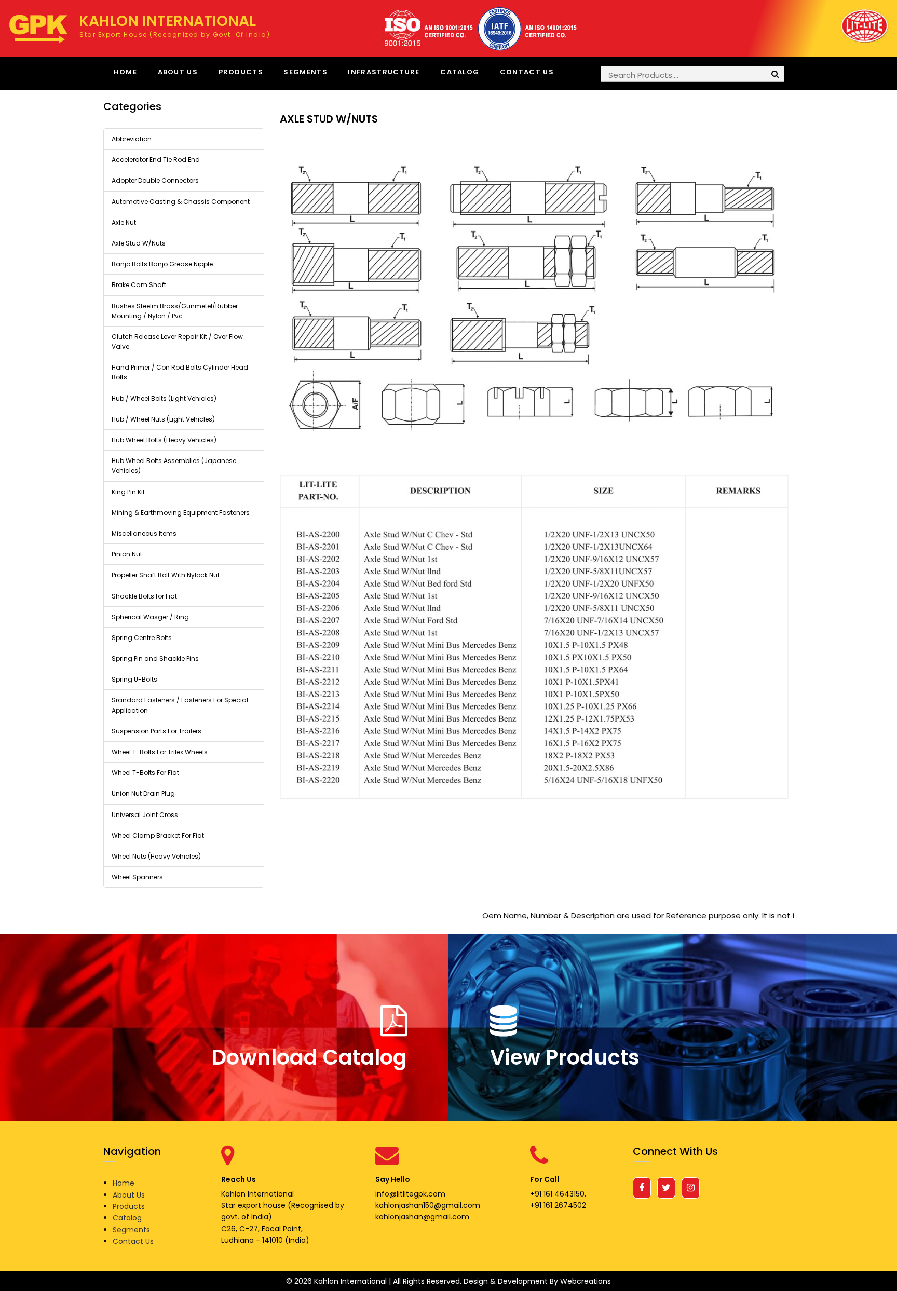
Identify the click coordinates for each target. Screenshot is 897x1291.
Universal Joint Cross (145, 814)
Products (241, 72)
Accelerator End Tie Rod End (156, 159)
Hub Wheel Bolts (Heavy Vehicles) (164, 440)
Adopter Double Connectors (155, 180)
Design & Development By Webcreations (537, 1281)
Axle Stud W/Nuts (139, 243)
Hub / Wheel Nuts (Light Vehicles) (163, 419)
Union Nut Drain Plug (143, 793)
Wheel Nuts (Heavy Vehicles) (156, 856)
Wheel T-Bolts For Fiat (145, 772)
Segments (305, 72)
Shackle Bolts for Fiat (144, 596)
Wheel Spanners (137, 877)
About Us (178, 72)
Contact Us (527, 72)
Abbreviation (132, 138)
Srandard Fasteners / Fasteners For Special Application (180, 705)
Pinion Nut (127, 554)
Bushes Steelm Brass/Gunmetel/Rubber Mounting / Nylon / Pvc (175, 311)
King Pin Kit (128, 491)
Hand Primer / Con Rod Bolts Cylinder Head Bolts (180, 372)
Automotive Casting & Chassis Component (181, 201)
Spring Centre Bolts (142, 637)
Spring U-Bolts (134, 679)
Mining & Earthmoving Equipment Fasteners (181, 512)
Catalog (459, 72)
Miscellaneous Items (144, 533)
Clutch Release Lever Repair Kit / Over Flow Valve (177, 341)
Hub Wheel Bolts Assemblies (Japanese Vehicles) (174, 465)
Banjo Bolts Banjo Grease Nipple (162, 264)
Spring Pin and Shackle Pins (155, 658)
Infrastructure (383, 72)
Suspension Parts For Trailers (156, 731)
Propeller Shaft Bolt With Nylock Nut (166, 574)
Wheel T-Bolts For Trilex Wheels (160, 752)
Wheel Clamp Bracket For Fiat (158, 835)
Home (125, 72)
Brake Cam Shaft (139, 284)
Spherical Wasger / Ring (150, 617)
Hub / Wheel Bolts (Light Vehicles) (164, 398)
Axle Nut (124, 222)
